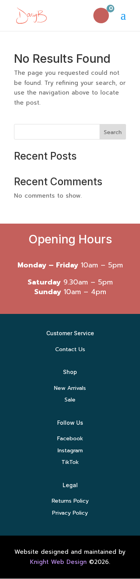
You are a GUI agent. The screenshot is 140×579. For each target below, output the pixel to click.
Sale (70, 400)
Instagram (70, 450)
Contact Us (70, 349)
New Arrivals (70, 388)
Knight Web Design (58, 562)
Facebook (70, 438)
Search (113, 132)
